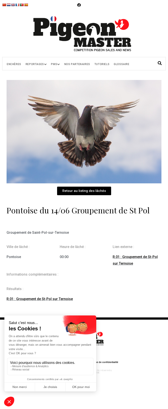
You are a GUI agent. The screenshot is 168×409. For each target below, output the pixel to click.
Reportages (35, 64)
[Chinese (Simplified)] (4, 5)
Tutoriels (101, 64)
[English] (13, 5)
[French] (17, 5)
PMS (54, 64)
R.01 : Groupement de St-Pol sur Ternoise (40, 299)
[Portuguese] (22, 5)
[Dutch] (8, 5)
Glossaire (121, 64)
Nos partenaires (77, 64)
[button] (84, 191)
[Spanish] (26, 5)
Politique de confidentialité (103, 362)
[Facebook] (79, 5)
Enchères (14, 64)
